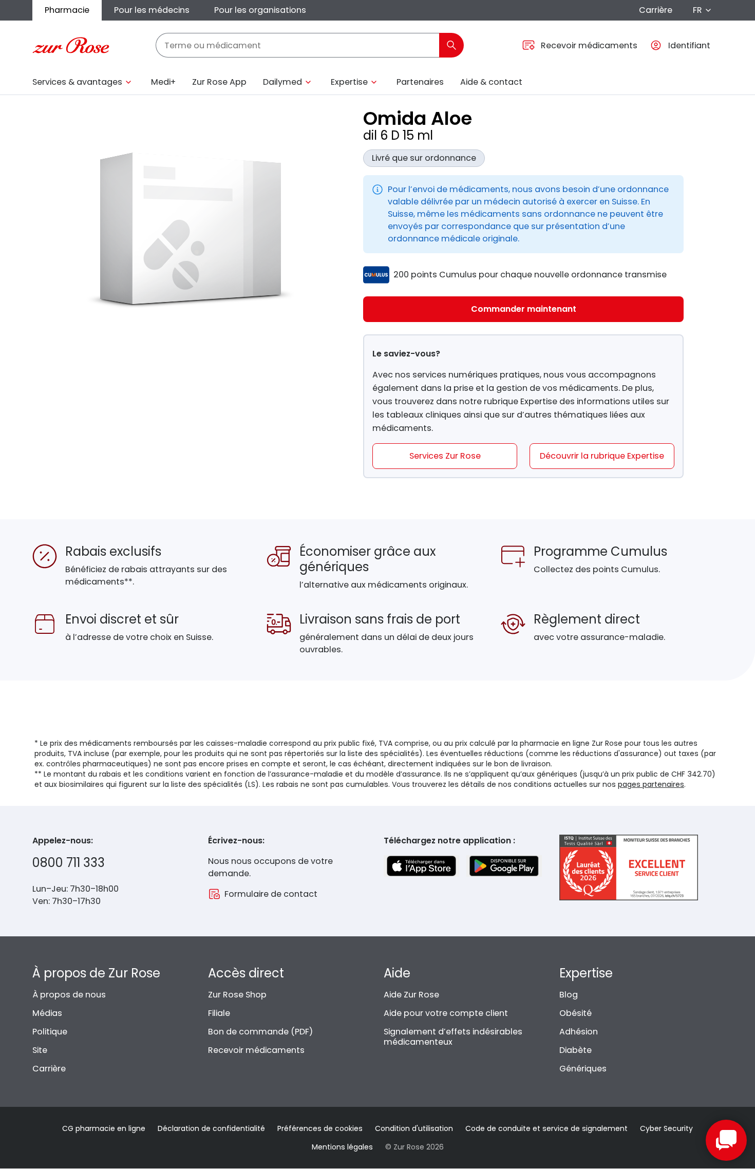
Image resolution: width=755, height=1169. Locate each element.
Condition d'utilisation (414, 1128)
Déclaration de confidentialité (211, 1128)
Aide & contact (491, 82)
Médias (47, 1013)
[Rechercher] (451, 45)
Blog (568, 995)
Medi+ (163, 82)
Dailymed (282, 82)
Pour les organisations (260, 10)
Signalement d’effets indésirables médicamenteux (453, 1037)
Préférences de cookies (320, 1128)
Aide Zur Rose (411, 995)
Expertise (349, 82)
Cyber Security (666, 1128)
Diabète (575, 1050)
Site (39, 1050)
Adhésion (578, 1032)
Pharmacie (67, 10)
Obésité (575, 1013)
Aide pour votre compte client (446, 1013)
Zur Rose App (219, 82)
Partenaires (420, 82)
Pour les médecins (152, 10)
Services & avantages (77, 82)
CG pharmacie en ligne (103, 1128)
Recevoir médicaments (256, 1050)
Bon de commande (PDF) (260, 1032)
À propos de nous (69, 995)
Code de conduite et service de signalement (546, 1128)
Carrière (655, 10)
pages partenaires (651, 784)
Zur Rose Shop (237, 995)
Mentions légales (342, 1147)
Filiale (219, 1013)
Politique (49, 1032)
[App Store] (421, 866)
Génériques (583, 1068)
